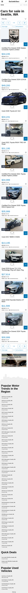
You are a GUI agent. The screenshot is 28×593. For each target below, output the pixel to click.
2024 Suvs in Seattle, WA (7, 401)
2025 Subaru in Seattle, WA (7, 448)
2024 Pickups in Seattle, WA (8, 487)
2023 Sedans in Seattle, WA (7, 456)
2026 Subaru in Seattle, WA (7, 538)
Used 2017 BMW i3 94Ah (11, 237)
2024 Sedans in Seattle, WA (7, 421)
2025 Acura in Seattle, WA (7, 491)
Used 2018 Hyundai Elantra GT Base (13, 300)
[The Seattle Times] (14, 1)
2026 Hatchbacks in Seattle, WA (8, 511)
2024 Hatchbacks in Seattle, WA (8, 503)
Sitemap (14, 592)
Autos (2, 5)
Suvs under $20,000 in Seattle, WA (9, 558)
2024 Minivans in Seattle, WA (8, 515)
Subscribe (25, 4)
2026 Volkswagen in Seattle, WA (8, 534)
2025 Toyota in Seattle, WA (7, 413)
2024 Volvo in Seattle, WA (7, 495)
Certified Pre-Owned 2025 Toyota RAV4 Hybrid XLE (13, 206)
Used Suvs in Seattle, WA (7, 577)
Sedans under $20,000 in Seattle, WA (9, 562)
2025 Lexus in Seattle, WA (7, 452)
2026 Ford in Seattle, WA (7, 546)
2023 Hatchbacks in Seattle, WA (8, 472)
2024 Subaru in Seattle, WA (7, 464)
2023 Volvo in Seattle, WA (7, 479)
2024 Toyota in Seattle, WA (7, 409)
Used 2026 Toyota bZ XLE (11, 111)
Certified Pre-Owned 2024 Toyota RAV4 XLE (13, 332)
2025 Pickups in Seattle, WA (8, 523)
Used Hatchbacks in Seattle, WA (8, 584)
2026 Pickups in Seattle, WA (8, 530)
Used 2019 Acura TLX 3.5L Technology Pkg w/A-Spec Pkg (13, 269)
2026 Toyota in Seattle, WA (7, 417)
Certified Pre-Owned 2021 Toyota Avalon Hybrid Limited (13, 174)
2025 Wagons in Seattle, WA (8, 527)
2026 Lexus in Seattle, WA (7, 499)
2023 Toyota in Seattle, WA (7, 440)
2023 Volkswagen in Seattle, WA (8, 460)
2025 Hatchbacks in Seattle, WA (8, 507)
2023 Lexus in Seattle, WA (7, 429)
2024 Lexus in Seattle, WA (7, 436)
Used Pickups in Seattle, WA (8, 588)
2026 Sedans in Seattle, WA (7, 483)
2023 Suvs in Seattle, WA (7, 405)
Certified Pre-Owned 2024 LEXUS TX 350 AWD (14, 80)
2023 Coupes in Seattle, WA (7, 542)
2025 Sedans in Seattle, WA (7, 444)
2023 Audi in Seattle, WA (7, 476)
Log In (21, 4)
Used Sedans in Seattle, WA (7, 580)
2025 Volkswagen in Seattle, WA (8, 432)
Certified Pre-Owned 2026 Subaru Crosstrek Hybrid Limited (14, 48)
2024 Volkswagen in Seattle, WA (8, 468)
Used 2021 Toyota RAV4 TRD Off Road (14, 143)
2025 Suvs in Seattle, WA (7, 397)
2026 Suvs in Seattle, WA (7, 425)
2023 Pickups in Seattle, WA (8, 519)
